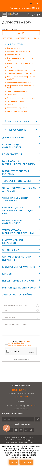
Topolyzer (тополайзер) (16, 67)
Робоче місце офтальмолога (18, 51)
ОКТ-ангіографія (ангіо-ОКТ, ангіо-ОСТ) (22, 70)
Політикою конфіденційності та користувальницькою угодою (19, 343)
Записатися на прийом (21, 359)
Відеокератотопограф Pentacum (19, 63)
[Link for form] (34, 14)
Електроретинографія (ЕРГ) (17, 101)
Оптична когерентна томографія (20, 73)
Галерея (10, 104)
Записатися (8, 38)
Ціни (21, 32)
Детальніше (26, 462)
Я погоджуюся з (19, 343)
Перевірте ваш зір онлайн (17, 108)
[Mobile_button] (4, 14)
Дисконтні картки (21, 396)
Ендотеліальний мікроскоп (17, 91)
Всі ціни (35, 38)
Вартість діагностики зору (17, 111)
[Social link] (16, 430)
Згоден (13, 462)
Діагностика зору (13, 48)
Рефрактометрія (13, 55)
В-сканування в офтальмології (19, 82)
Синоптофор (12, 94)
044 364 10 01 (21, 390)
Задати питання (22, 38)
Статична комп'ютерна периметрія (21, 98)
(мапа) (33, 405)
